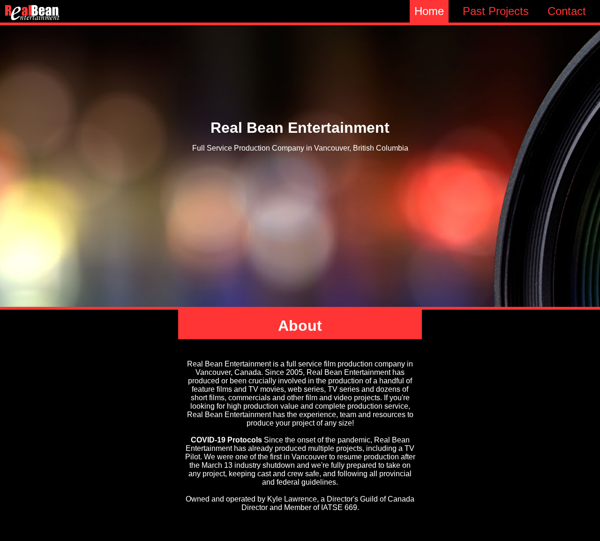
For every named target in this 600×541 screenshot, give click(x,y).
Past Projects (496, 11)
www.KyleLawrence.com (300, 516)
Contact (567, 11)
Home (429, 11)
